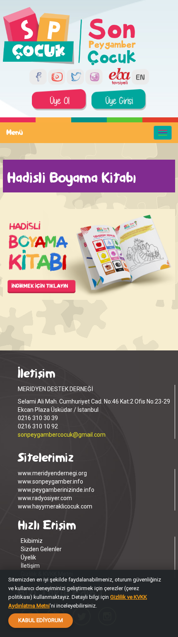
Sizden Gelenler (41, 549)
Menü (14, 132)
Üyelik (28, 557)
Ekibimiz (32, 540)
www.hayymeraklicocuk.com (55, 506)
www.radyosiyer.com (45, 498)
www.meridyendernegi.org (52, 473)
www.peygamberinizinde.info (56, 489)
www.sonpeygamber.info (50, 481)
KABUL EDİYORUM (40, 620)
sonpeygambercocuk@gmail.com (62, 434)
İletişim (30, 565)
